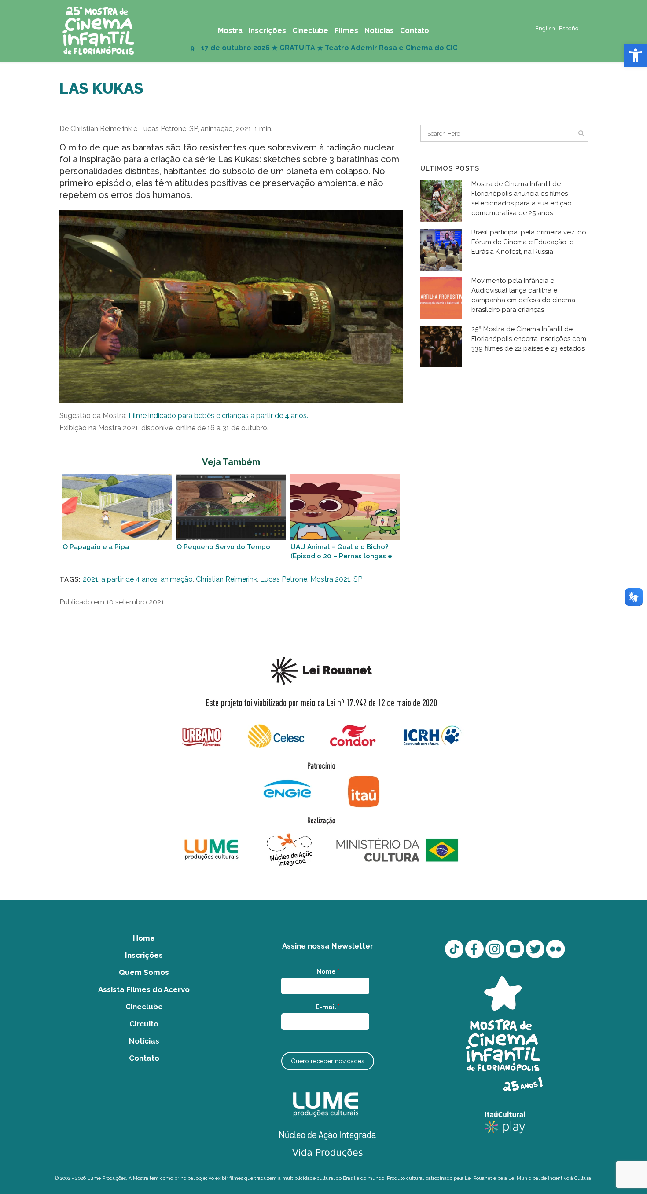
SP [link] (357, 579)
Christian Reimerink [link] (226, 579)
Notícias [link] (144, 1041)
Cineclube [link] (144, 1006)
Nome (327, 971)
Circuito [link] (143, 1023)
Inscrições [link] (144, 955)
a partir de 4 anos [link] (129, 579)
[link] (635, 55)
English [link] (545, 28)
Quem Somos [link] (144, 972)
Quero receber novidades (327, 1061)
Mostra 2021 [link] (330, 579)
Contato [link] (144, 1058)
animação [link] (177, 579)
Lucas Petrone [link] (283, 579)
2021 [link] (90, 579)
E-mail (328, 1007)
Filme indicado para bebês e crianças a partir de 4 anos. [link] (218, 415)
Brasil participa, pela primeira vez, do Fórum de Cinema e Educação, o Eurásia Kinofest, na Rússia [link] (528, 242)
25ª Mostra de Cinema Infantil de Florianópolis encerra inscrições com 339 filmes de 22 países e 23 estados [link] (528, 338)
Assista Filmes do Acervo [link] (144, 989)
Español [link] (569, 28)
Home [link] (144, 938)
